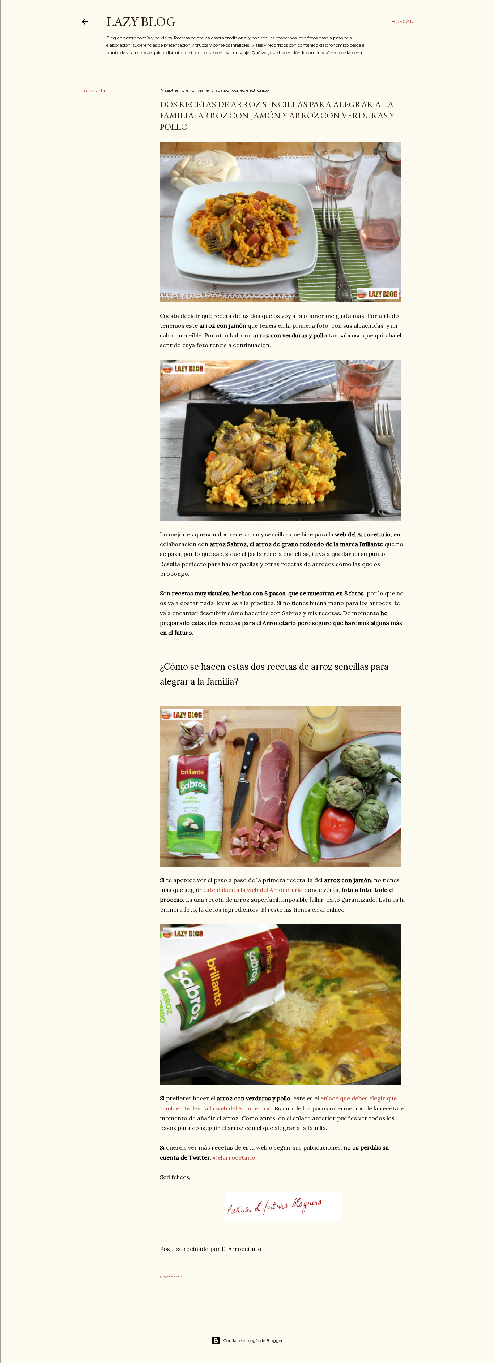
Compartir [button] (93, 90)
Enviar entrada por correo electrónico (230, 90)
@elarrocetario (234, 1157)
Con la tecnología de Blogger (253, 1340)
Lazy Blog (141, 21)
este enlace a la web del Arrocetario (253, 889)
